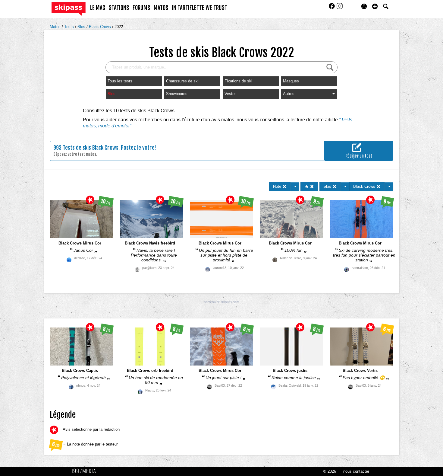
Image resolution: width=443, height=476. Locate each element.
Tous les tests (120, 81)
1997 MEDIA (85, 471)
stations (119, 7)
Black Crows (100, 26)
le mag (97, 7)
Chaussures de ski (182, 81)
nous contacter (356, 471)
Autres (288, 93)
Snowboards (176, 93)
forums (141, 7)
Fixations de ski (238, 81)
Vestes (231, 93)
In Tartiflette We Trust (199, 7)
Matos (56, 26)
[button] (375, 6)
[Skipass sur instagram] (339, 8)
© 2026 (329, 471)
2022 (119, 26)
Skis (81, 26)
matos (161, 7)
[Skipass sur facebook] (332, 8)
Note (277, 186)
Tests (69, 26)
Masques (291, 81)
